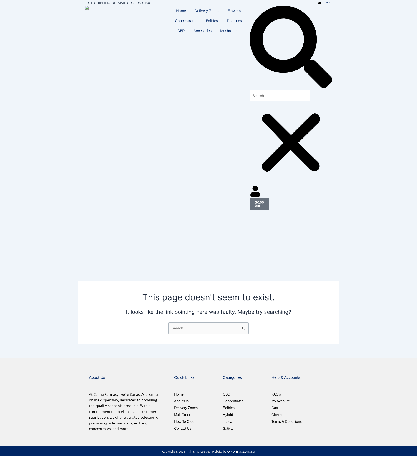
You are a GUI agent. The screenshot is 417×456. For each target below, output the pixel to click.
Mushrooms (229, 30)
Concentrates (186, 20)
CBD (181, 30)
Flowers (234, 10)
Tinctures (234, 20)
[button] (291, 48)
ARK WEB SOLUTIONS (241, 451)
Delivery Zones (207, 10)
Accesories (203, 30)
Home (181, 10)
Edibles (212, 20)
